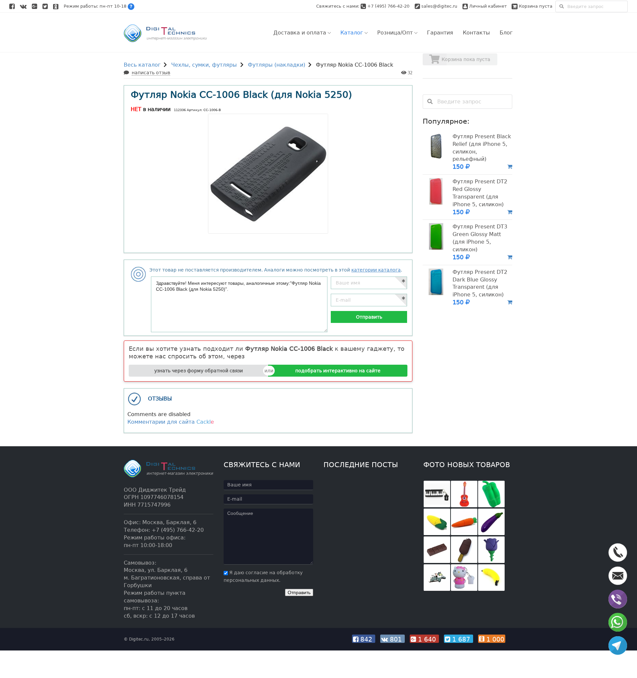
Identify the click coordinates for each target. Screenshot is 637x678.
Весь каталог (142, 65)
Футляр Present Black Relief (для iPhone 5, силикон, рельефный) (482, 147)
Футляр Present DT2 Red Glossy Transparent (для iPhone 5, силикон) (480, 193)
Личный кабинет (487, 6)
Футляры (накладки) (276, 65)
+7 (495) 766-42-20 (389, 6)
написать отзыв (151, 72)
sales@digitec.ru (439, 6)
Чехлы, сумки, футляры (204, 65)
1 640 (427, 639)
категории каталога (376, 270)
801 (396, 639)
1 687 (461, 639)
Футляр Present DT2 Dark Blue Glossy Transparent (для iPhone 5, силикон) (480, 283)
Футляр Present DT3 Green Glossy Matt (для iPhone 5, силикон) (480, 238)
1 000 (494, 639)
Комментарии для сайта (170, 422)
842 (366, 639)
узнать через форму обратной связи (198, 370)
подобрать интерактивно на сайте (338, 370)
